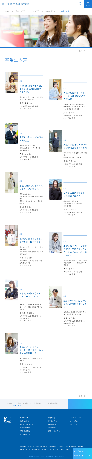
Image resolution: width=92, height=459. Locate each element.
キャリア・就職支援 (26, 424)
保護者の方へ (52, 424)
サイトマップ (74, 424)
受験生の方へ (52, 418)
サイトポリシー (75, 421)
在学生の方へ (52, 421)
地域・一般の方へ (54, 431)
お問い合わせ (65, 449)
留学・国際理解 (25, 427)
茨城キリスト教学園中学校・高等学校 (71, 446)
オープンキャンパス (81, 451)
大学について (24, 418)
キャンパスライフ (26, 434)
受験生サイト (78, 455)
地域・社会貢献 (25, 431)
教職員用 (23, 446)
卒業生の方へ (52, 427)
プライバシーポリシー (77, 418)
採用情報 (31, 446)
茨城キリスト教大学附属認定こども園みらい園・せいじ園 (39, 449)
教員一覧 (82, 51)
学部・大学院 (24, 421)
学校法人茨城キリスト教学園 (46, 446)
